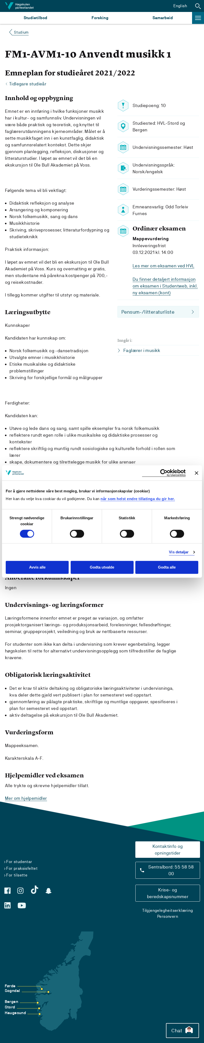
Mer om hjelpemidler (26, 798)
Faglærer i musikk (141, 350)
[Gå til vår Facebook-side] (7, 890)
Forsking (100, 17)
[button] (198, 6)
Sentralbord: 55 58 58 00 (171, 870)
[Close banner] (196, 473)
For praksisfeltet (22, 868)
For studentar (19, 861)
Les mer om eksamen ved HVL (163, 265)
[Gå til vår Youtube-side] (22, 905)
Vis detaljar (179, 552)
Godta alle (167, 567)
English (180, 5)
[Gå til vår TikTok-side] (34, 889)
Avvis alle (37, 567)
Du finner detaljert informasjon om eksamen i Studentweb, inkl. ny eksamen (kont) (165, 286)
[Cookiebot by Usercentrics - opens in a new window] (164, 473)
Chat (176, 1031)
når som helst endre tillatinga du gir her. (138, 499)
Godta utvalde (102, 567)
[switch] (77, 534)
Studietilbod (35, 17)
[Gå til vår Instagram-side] (20, 890)
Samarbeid (163, 17)
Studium (21, 32)
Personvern (167, 916)
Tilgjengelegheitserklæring (167, 910)
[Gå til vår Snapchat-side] (48, 890)
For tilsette (16, 875)
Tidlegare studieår (27, 83)
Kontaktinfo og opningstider (168, 850)
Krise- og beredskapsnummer (167, 893)
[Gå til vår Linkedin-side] (7, 905)
